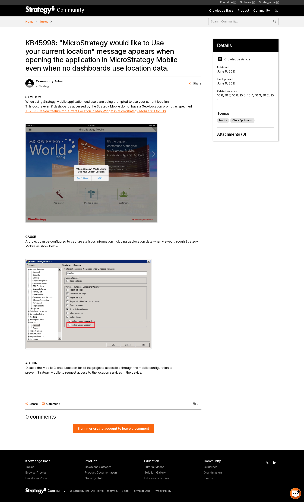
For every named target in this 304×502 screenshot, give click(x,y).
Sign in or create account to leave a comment (113, 428)
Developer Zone (36, 478)
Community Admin (50, 81)
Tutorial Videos (154, 467)
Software (246, 2)
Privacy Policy (162, 491)
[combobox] (240, 21)
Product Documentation (101, 472)
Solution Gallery (155, 472)
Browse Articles (35, 472)
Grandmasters (213, 472)
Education (226, 2)
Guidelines (210, 467)
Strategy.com (267, 2)
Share (197, 83)
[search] (275, 21)
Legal (125, 491)
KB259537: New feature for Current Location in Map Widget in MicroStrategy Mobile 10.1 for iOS (95, 111)
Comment (53, 404)
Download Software (98, 467)
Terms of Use (141, 491)
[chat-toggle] (295, 493)
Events (208, 478)
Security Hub (94, 478)
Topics (43, 21)
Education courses (156, 478)
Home (29, 21)
